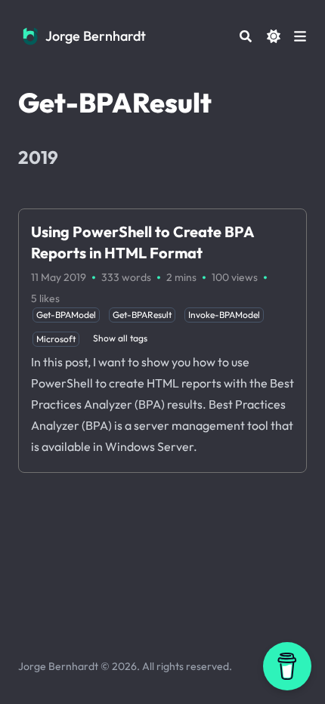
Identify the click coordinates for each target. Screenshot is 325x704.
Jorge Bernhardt (95, 36)
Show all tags (120, 338)
